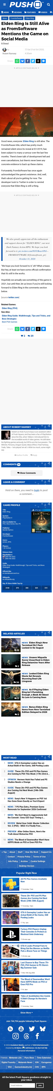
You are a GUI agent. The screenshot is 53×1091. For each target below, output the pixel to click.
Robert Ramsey (9, 53)
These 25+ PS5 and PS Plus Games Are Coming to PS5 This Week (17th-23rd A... (29, 772)
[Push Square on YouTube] (21, 1029)
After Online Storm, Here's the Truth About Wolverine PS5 (26, 832)
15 (17, 650)
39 (32, 335)
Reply (34, 455)
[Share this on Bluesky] (22, 61)
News (5, 18)
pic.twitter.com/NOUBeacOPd (32, 250)
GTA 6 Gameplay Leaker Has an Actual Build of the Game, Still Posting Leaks (28, 764)
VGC (10, 1067)
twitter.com (13, 297)
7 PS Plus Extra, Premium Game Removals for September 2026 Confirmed (27, 808)
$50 (27, 588)
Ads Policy (13, 861)
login (36, 490)
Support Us (46, 852)
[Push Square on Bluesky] (42, 1029)
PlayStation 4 (7, 518)
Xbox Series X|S (12, 524)
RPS (44, 1067)
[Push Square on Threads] (26, 1036)
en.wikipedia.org (8, 579)
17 (18, 698)
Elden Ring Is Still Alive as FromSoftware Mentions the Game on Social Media (25, 31)
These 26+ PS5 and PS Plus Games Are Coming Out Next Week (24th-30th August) (28, 790)
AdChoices (29, 1048)
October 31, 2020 (27, 258)
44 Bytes (17, 1048)
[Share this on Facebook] (27, 61)
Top (5, 852)
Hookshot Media (17, 1045)
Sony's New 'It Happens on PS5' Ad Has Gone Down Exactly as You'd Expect (27, 799)
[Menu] (4, 4)
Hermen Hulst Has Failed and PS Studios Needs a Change (27, 780)
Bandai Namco (8, 530)
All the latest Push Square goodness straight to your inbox (26, 1078)
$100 (7, 588)
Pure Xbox (29, 1058)
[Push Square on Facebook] (37, 1036)
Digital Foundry (8, 1062)
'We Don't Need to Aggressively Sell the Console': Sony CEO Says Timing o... (27, 816)
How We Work (31, 852)
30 (17, 682)
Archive (24, 861)
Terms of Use (39, 856)
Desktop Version (26, 866)
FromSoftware (16, 18)
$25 (36, 588)
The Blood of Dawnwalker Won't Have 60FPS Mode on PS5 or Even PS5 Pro (28, 841)
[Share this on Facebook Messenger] (43, 61)
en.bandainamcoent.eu (11, 573)
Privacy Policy (23, 856)
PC (20, 524)
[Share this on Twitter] (33, 61)
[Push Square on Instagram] (15, 1036)
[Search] (48, 4)
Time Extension (44, 1058)
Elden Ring (30, 18)
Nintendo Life (15, 1058)
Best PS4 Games (9, 322)
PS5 (4, 524)
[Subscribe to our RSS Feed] (10, 1029)
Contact (11, 856)
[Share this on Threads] (38, 61)
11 (18, 714)
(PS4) (9, 308)
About (12, 852)
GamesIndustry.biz (23, 1067)
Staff (20, 852)
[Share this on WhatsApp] (17, 61)
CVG (37, 1067)
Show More (26, 1013)
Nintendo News (25, 1062)
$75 (17, 588)
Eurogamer (46, 1062)
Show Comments (28, 473)
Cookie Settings (38, 861)
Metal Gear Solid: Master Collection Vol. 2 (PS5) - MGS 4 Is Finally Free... (28, 824)
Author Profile (22, 455)
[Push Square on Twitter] (32, 1029)
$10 (46, 588)
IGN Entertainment (40, 1045)
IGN (37, 1062)
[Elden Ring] (26, 122)
